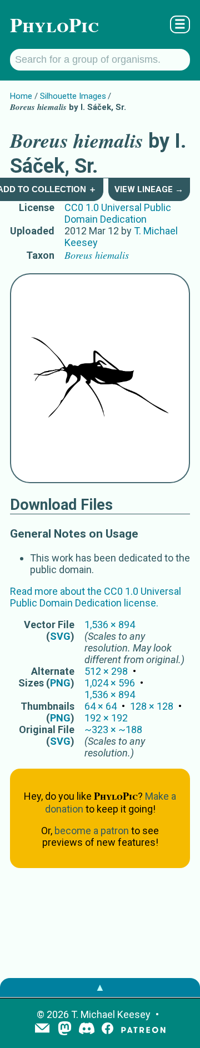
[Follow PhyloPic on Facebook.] (107, 1029)
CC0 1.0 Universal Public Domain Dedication (117, 213)
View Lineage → (148, 189)
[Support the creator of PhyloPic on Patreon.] (143, 1029)
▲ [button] (100, 987)
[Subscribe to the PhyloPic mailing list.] (42, 1029)
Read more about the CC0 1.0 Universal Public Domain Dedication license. (95, 597)
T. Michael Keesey (111, 1014)
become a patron (91, 830)
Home (21, 96)
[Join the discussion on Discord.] (86, 1029)
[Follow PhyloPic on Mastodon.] (65, 1029)
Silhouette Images (73, 96)
